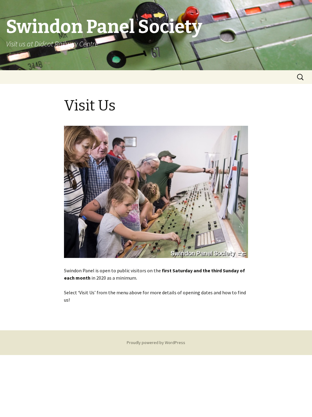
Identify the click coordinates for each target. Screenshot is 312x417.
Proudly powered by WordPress (156, 342)
